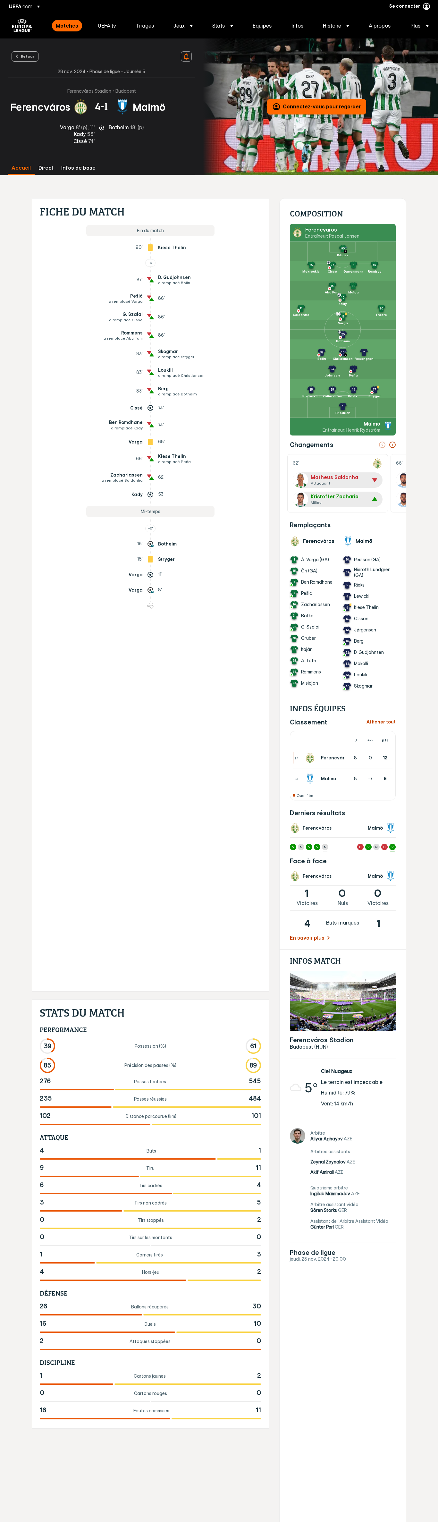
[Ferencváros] (311, 758)
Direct (46, 168)
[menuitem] (69, 26)
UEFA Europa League (22, 25)
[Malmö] (311, 779)
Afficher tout (381, 722)
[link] (67, 26)
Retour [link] (27, 56)
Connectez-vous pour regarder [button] (322, 106)
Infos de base (78, 168)
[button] (183, 26)
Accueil (21, 168)
